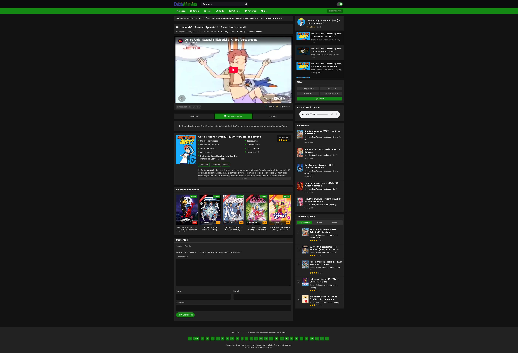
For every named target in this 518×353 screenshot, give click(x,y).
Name (179, 291)
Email (236, 291)
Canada (256, 148)
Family (226, 164)
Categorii (307, 88)
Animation (204, 164)
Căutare (320, 99)
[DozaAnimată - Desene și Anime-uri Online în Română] (185, 5)
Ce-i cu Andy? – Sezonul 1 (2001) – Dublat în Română (240, 31)
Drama (335, 137)
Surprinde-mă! (335, 11)
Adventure (320, 137)
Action (313, 137)
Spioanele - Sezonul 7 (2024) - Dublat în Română (324, 280)
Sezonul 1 (211, 148)
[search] (246, 4)
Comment (182, 256)
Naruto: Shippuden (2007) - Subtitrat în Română (323, 230)
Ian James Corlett (216, 158)
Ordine (330, 93)
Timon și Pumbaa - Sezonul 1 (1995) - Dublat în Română (323, 298)
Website (180, 302)
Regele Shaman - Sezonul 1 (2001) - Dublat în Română (326, 263)
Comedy (216, 164)
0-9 (196, 338)
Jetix (255, 141)
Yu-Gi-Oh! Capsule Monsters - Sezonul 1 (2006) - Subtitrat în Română (324, 249)
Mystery (307, 173)
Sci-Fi (335, 155)
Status (330, 88)
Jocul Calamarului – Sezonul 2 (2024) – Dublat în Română (322, 200)
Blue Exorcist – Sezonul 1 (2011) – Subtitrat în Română (319, 166)
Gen (307, 93)
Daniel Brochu (217, 156)
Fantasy (333, 253)
